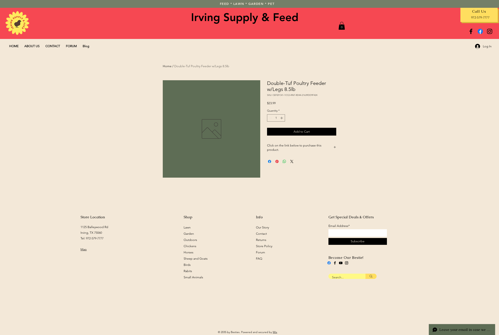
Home (167, 66)
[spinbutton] (276, 118)
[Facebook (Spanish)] (329, 263)
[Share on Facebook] (269, 161)
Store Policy (264, 246)
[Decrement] (270, 118)
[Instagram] (489, 31)
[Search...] (370, 276)
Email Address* (339, 225)
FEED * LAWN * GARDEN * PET (247, 4)
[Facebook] (470, 31)
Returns (261, 240)
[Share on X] (291, 161)
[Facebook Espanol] (480, 31)
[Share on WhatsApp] (284, 161)
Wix (275, 332)
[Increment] (282, 118)
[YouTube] (341, 263)
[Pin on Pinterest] (277, 161)
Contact (261, 233)
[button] (341, 26)
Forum (260, 252)
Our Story (262, 227)
